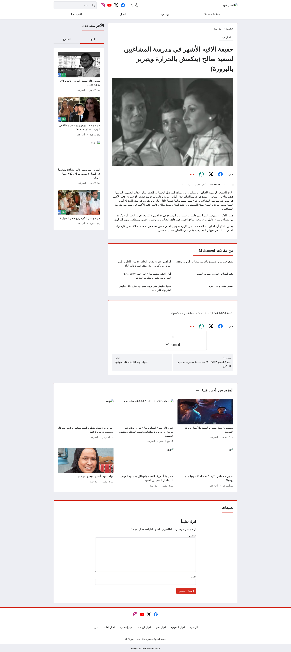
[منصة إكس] (211, 174)
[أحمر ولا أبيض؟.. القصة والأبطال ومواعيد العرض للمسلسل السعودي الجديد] (145, 468)
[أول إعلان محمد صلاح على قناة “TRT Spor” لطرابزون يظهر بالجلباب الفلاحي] (141, 276)
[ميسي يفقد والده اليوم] (204, 288)
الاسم (193, 576)
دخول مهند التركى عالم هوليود (131, 361)
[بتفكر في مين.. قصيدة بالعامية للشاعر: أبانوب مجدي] (204, 264)
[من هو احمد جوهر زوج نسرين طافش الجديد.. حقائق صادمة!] (79, 117)
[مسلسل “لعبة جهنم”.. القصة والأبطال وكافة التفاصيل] (205, 421)
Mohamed (215, 184)
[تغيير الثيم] (134, 5)
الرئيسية (229, 29)
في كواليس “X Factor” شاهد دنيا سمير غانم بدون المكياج (204, 363)
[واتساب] (201, 174)
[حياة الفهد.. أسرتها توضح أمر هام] (86, 468)
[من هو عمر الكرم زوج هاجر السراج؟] (79, 208)
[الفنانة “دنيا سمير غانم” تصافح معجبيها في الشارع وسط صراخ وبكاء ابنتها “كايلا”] (79, 163)
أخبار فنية (80, 90)
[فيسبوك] (220, 174)
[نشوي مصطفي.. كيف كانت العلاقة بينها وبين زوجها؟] (205, 468)
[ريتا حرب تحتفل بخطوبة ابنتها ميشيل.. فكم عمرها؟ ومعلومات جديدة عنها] (86, 421)
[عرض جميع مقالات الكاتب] (232, 185)
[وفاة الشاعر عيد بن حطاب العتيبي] (204, 276)
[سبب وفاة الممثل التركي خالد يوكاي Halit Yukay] (79, 72)
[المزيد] (192, 174)
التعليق (191, 535)
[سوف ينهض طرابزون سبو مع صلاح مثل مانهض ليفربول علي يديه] (141, 288)
